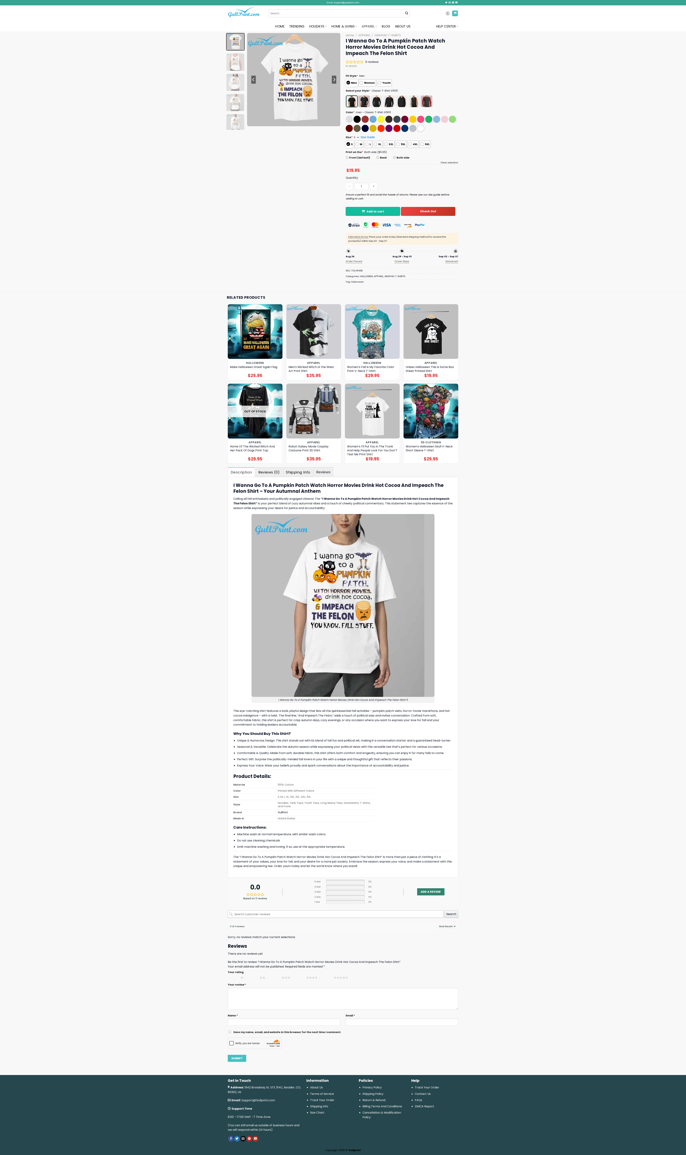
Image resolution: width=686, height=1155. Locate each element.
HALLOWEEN (366, 276)
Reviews (323, 472)
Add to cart (375, 211)
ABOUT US (403, 26)
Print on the (354, 152)
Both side (403, 157)
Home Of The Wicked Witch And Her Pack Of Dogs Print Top (252, 448)
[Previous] (253, 79)
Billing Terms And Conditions (382, 1106)
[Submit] (407, 13)
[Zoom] (251, 121)
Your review (237, 984)
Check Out (428, 211)
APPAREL (368, 26)
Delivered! (452, 261)
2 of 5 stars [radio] (252, 977)
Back (383, 157)
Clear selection (449, 162)
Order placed (354, 261)
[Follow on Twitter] (446, 2)
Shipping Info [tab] (298, 472)
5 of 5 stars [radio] (326, 977)
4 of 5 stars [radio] (299, 977)
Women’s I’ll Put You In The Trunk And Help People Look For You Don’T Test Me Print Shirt (372, 450)
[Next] (334, 79)
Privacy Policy (372, 1087)
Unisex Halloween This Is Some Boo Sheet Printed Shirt (430, 369)
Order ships (402, 261)
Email (350, 1015)
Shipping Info (319, 1106)
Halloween (357, 281)
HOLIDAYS (316, 26)
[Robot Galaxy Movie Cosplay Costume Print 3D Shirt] (313, 411)
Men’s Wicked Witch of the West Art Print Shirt (311, 369)
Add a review (431, 892)
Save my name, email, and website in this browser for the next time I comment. (287, 1032)
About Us (316, 1087)
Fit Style (352, 76)
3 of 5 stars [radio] (274, 977)
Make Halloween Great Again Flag (253, 367)
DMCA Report (424, 1106)
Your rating (235, 972)
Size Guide (368, 137)
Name (233, 1015)
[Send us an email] (450, 2)
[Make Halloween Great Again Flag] (255, 331)
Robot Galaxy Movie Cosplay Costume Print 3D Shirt (309, 448)
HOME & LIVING (343, 26)
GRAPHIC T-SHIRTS (388, 35)
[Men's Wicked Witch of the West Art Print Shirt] (313, 331)
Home (350, 35)
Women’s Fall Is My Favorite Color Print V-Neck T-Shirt (370, 369)
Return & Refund (373, 1100)
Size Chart (317, 1113)
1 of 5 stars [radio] (233, 977)
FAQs (418, 1100)
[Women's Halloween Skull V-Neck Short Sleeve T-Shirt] (431, 411)
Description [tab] (241, 472)
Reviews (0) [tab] (269, 472)
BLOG (386, 26)
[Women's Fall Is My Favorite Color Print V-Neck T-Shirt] (372, 331)
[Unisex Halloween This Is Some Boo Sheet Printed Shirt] (431, 331)
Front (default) (359, 157)
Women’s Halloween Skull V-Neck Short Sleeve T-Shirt (429, 448)
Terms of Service (322, 1094)
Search (451, 914)
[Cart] (455, 13)
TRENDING (297, 26)
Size (349, 137)
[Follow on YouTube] (456, 2)
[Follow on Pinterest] (453, 2)
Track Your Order (322, 1100)
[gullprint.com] (245, 13)
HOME (279, 26)
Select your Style (358, 90)
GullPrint (283, 812)
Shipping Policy (372, 1094)
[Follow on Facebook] (231, 1139)
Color (350, 112)
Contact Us (423, 1094)
